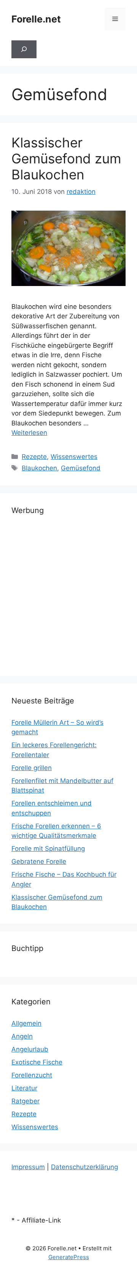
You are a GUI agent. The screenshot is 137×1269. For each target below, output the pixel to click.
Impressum (28, 1167)
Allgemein (26, 1023)
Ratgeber (25, 1101)
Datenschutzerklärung (84, 1167)
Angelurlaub (29, 1049)
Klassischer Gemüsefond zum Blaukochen (66, 158)
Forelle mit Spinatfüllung (48, 848)
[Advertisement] (68, 596)
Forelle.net (36, 19)
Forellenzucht (31, 1075)
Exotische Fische (36, 1062)
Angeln (22, 1036)
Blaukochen (39, 468)
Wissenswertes (74, 456)
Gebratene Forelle (38, 861)
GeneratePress (68, 1257)
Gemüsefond (80, 468)
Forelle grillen (31, 768)
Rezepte (34, 456)
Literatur (24, 1088)
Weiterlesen (29, 432)
